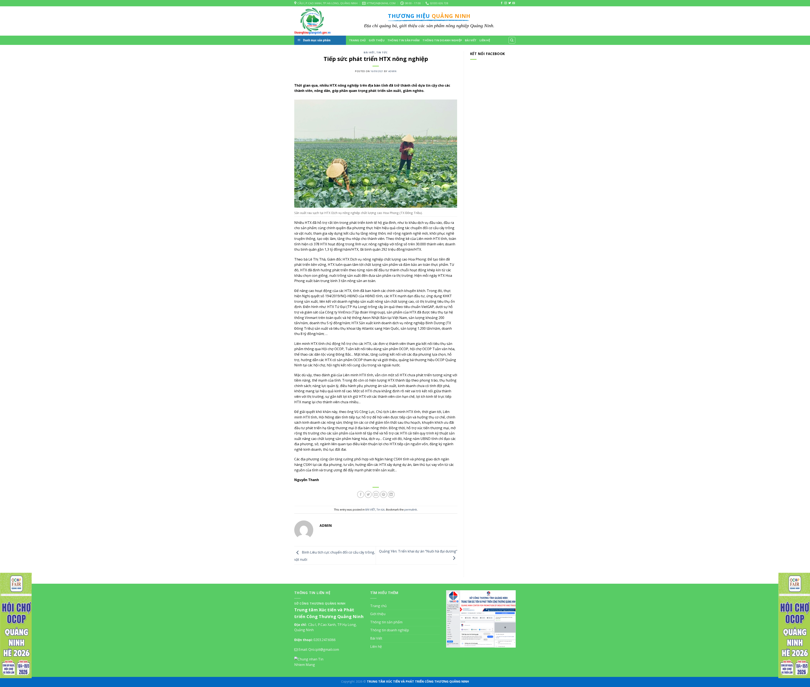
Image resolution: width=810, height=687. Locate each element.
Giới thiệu (377, 40)
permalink (410, 509)
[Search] (512, 40)
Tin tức (382, 52)
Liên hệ (484, 40)
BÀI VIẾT (369, 52)
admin (392, 71)
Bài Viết (471, 40)
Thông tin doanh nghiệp (442, 40)
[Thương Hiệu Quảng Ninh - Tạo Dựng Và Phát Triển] (315, 21)
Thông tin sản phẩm (403, 40)
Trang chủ (357, 40)
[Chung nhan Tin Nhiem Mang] (310, 661)
